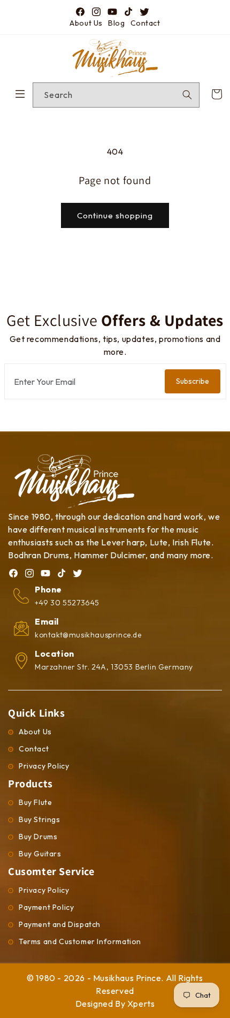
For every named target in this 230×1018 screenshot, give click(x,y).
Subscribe (192, 381)
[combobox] (116, 95)
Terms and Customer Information (80, 941)
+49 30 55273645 (67, 602)
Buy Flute (35, 802)
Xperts (141, 1003)
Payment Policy (46, 907)
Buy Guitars (40, 854)
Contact (145, 23)
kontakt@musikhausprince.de (88, 635)
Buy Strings (39, 819)
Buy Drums (38, 836)
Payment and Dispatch (60, 924)
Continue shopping (115, 215)
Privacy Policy (44, 766)
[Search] (187, 95)
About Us (86, 23)
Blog (116, 23)
